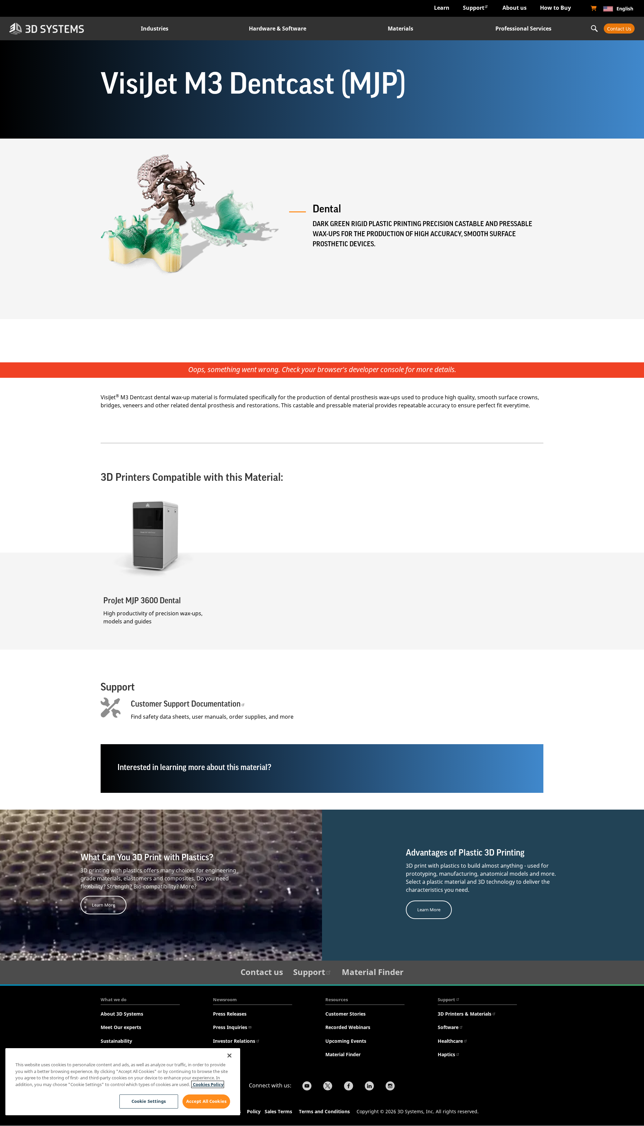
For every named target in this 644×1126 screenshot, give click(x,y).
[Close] (229, 1055)
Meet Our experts (121, 1027)
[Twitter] (327, 1086)
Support (473, 7)
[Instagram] (390, 1086)
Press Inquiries (230, 1027)
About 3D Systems (122, 1014)
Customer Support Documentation (185, 704)
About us (514, 7)
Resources (336, 999)
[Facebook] (348, 1086)
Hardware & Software (277, 28)
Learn (441, 7)
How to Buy (555, 7)
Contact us (261, 971)
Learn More (103, 905)
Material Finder (373, 971)
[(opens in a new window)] (594, 8)
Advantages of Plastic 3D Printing (465, 853)
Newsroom (225, 999)
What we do (113, 999)
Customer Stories (345, 1014)
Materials (400, 28)
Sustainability (116, 1041)
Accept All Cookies (206, 1101)
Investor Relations (234, 1041)
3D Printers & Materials (464, 1014)
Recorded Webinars (347, 1027)
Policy (255, 1111)
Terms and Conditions (324, 1111)
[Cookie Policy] (264, 1112)
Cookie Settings (148, 1101)
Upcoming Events (345, 1041)
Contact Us (619, 28)
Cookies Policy (207, 1084)
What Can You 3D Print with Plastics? (146, 857)
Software (448, 1027)
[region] (122, 1081)
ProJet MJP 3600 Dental (142, 601)
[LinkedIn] (369, 1086)
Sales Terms (278, 1111)
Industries (154, 28)
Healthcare (450, 1041)
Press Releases (230, 1014)
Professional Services (523, 28)
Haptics (446, 1054)
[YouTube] (307, 1086)
